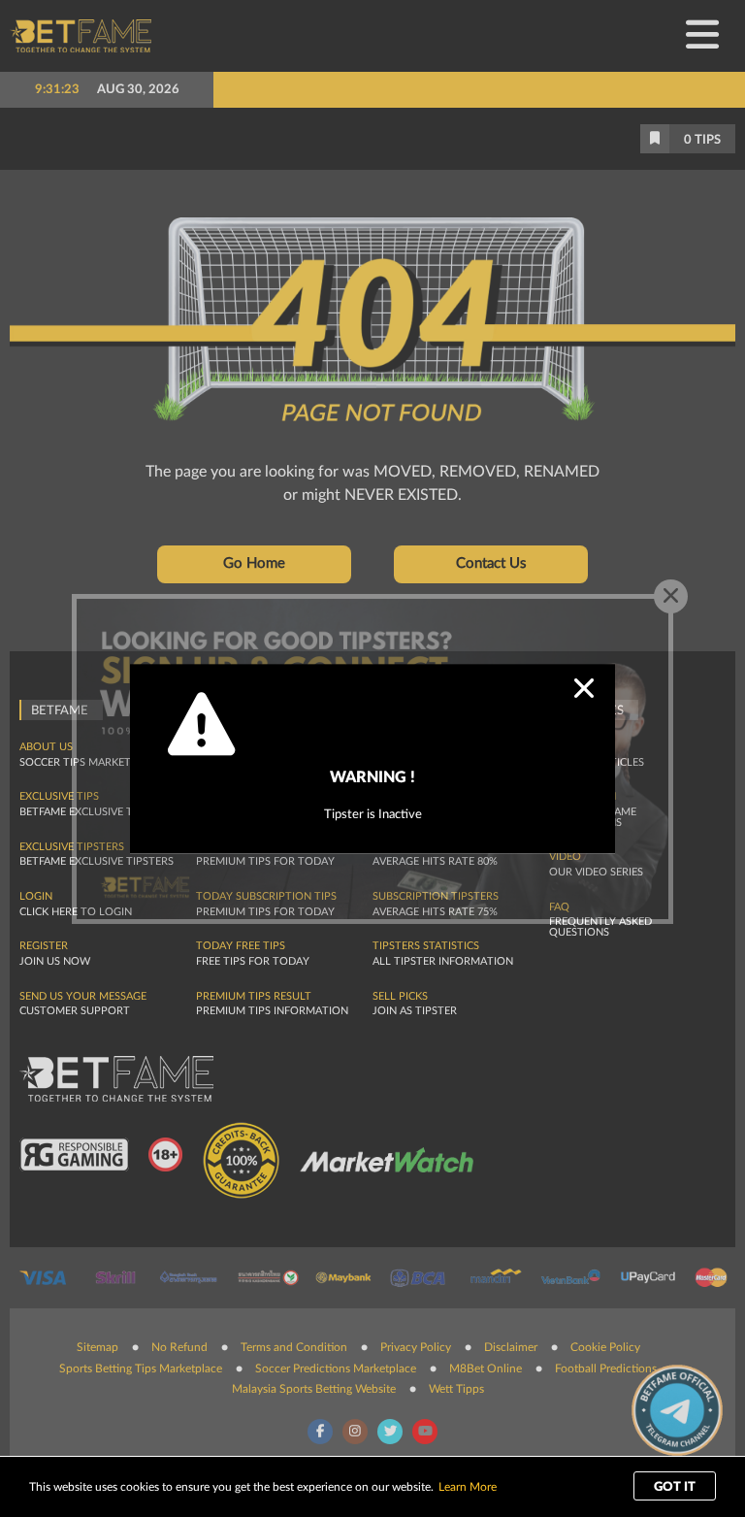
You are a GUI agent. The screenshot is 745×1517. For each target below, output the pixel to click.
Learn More (467, 1487)
